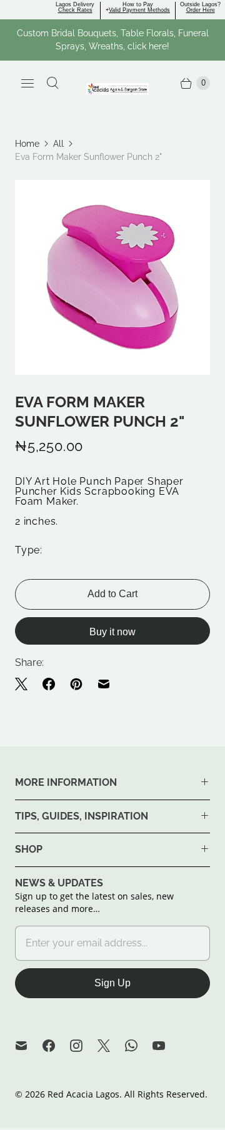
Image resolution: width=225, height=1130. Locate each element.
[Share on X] (25, 684)
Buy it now (112, 632)
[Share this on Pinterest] (76, 684)
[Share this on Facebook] (48, 684)
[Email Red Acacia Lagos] (28, 1045)
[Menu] (27, 83)
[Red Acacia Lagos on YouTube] (166, 1045)
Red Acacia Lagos (83, 1094)
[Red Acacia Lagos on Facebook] (56, 1045)
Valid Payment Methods (139, 10)
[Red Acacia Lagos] (117, 89)
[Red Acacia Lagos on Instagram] (84, 1045)
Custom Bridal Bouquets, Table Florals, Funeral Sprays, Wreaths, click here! (113, 39)
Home (27, 144)
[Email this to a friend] (104, 684)
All (58, 144)
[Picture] (112, 277)
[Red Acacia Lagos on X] (111, 1045)
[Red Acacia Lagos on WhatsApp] (138, 1045)
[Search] (52, 83)
